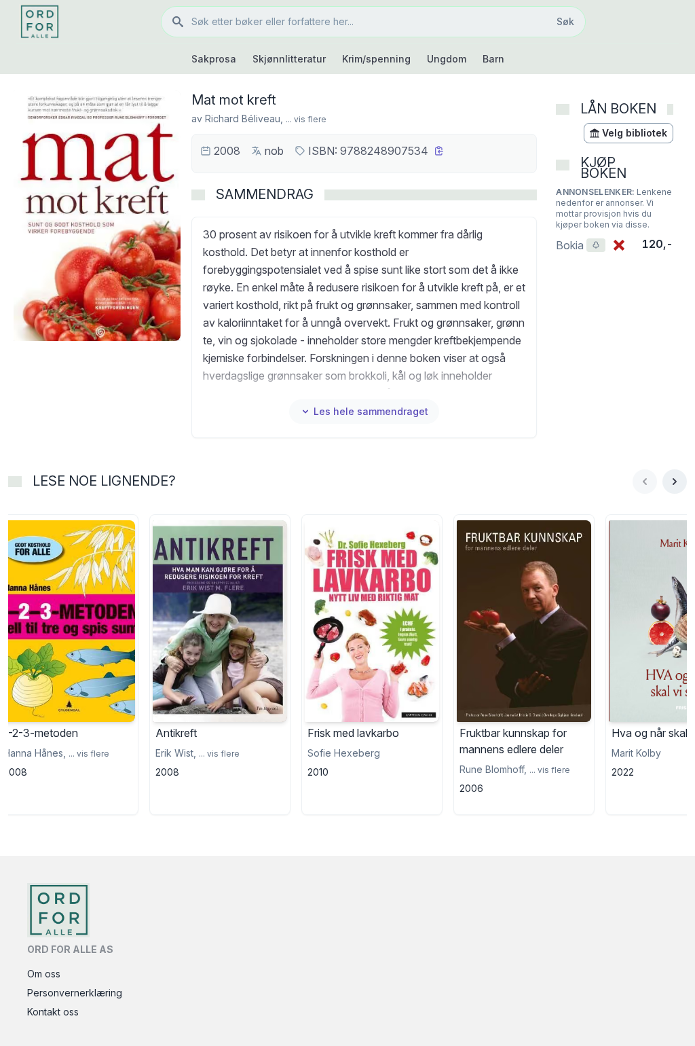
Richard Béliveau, (244, 118)
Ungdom (446, 59)
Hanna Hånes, (34, 753)
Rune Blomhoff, (493, 769)
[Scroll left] (645, 481)
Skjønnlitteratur (289, 59)
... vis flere (306, 119)
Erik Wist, (175, 753)
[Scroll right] (674, 481)
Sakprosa (213, 59)
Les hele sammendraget (371, 411)
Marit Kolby (636, 753)
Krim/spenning (376, 59)
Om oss (43, 973)
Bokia (580, 245)
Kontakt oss (53, 1011)
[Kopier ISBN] (439, 150)
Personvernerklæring (74, 992)
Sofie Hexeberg (343, 753)
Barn (493, 59)
